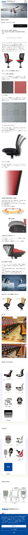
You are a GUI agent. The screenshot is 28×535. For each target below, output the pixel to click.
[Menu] (25, 1)
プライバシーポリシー (13, 522)
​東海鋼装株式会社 (11, 1)
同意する (14, 526)
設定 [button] (14, 532)
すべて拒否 (14, 529)
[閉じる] (26, 516)
